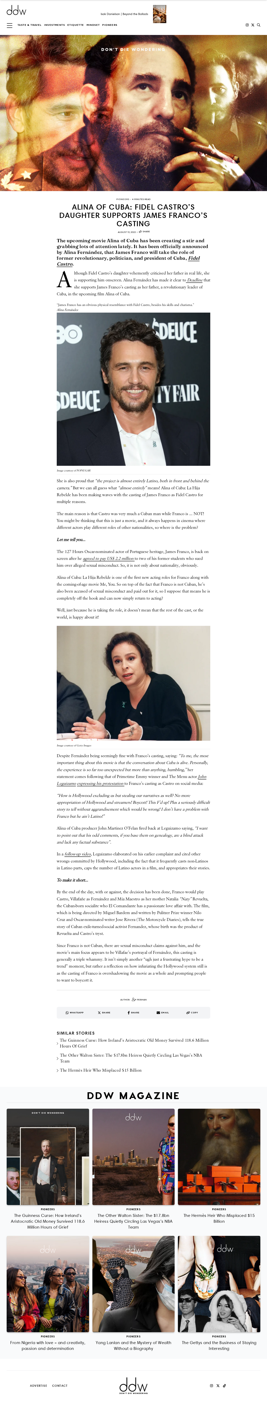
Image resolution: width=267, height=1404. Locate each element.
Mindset (93, 25)
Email (165, 1012)
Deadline (194, 280)
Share (146, 231)
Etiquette (75, 25)
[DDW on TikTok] (224, 1385)
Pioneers (109, 25)
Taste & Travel (30, 25)
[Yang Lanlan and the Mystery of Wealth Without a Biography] (133, 1284)
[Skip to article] (133, 113)
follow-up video (77, 854)
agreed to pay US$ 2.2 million (109, 558)
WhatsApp (77, 1012)
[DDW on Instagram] (247, 25)
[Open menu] (10, 25)
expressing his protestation (100, 783)
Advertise (38, 1386)
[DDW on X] (252, 25)
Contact (60, 1386)
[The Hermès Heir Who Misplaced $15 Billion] (219, 1157)
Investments (54, 25)
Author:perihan (133, 999)
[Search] (258, 25)
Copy (194, 1012)
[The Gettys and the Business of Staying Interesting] (219, 1284)
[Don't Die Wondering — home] (47, 10)
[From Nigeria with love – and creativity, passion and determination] (48, 1284)
